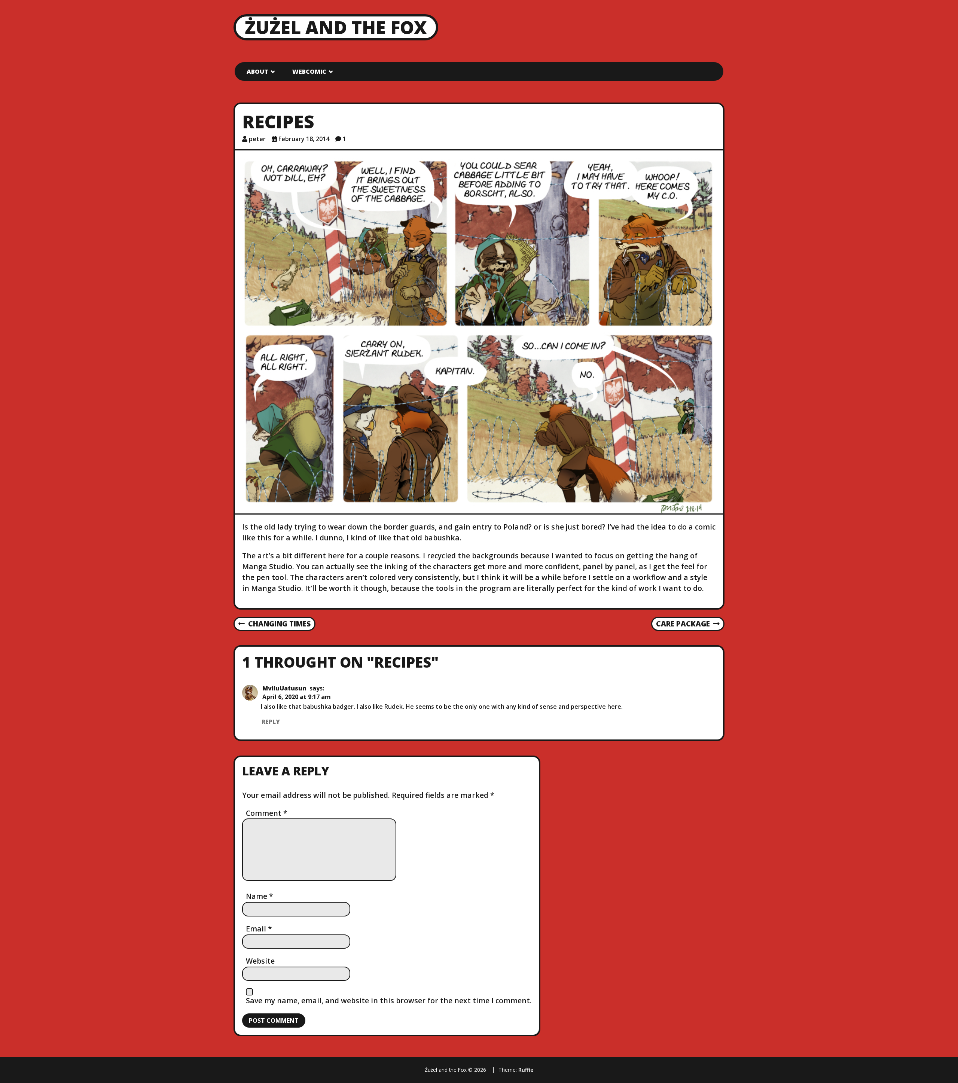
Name (259, 896)
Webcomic (309, 71)
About (257, 71)
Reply (271, 721)
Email (259, 929)
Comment (266, 813)
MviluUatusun (284, 688)
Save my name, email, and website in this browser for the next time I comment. (389, 1000)
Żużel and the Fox (336, 27)
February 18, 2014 (303, 139)
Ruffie (525, 1069)
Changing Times (274, 624)
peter (257, 139)
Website (260, 961)
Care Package (683, 624)
